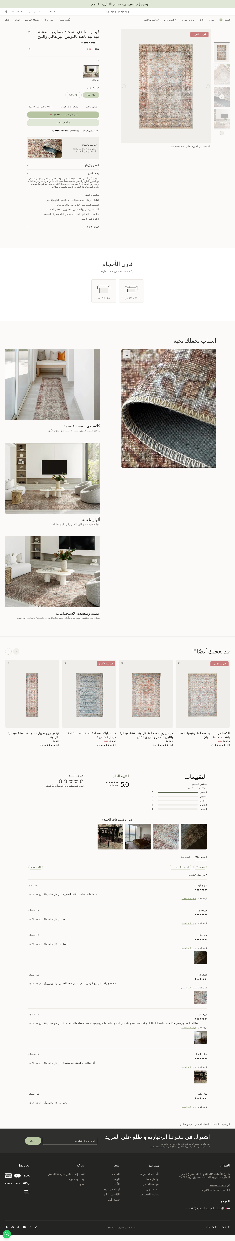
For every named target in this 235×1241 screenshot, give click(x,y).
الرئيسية (226, 1124)
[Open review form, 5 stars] (60, 781)
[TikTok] (18, 1228)
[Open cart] (30, 12)
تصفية (202, 867)
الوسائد (115, 1179)
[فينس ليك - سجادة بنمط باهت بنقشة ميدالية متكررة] (89, 694)
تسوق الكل (113, 1199)
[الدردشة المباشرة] (7, 1234)
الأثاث (116, 1184)
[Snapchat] (6, 1228)
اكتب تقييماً (36, 867)
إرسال (33, 1140)
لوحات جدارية (188, 20)
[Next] (8, 651)
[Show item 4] (222, 119)
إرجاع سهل (152, 1189)
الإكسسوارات (111, 1194)
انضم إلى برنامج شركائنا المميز (66, 1174)
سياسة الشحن (150, 1184)
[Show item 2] (222, 74)
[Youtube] (24, 1228)
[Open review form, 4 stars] (65, 781)
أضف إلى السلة (202, 723)
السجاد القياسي (202, 1124)
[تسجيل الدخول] (34, 12)
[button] (166, 86)
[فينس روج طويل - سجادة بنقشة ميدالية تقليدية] (32, 694)
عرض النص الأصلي (188, 898)
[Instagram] (35, 1228)
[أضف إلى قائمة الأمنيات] (29, 32)
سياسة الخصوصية (158, 1146)
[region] (166, 86)
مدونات (80, 1184)
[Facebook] (30, 1228)
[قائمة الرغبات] (40, 11)
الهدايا (17, 19)
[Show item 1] (222, 52)
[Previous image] (227, 694)
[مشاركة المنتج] (29, 49)
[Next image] (179, 694)
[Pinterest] (12, 1228)
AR (20, 11)
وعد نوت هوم (77, 1179)
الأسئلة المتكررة (149, 1174)
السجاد (216, 1124)
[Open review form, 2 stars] (76, 781)
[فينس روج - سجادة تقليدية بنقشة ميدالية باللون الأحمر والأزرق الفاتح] (146, 694)
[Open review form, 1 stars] (81, 781)
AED (14, 11)
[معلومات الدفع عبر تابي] (75, 131)
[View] (194, 836)
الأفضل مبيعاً (65, 19)
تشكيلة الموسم (32, 19)
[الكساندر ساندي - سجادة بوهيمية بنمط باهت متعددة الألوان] (203, 694)
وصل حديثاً (49, 19)
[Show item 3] (222, 97)
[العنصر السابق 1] (208, 86)
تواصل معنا (152, 1179)
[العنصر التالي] (124, 86)
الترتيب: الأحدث (182, 867)
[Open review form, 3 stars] (71, 781)
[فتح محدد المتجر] (6, 12)
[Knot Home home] (218, 1227)
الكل (7, 19)
